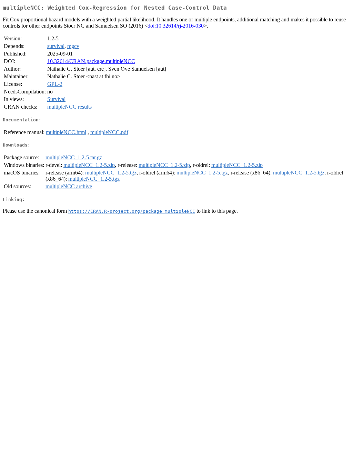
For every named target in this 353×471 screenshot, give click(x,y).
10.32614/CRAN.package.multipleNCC (91, 61)
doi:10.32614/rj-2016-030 (176, 26)
